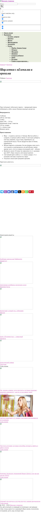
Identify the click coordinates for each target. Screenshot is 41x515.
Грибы (13, 57)
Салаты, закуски (13, 37)
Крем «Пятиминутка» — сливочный (11, 337)
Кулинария (7, 35)
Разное (10, 46)
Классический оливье (7, 362)
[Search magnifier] (2, 6)
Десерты (14, 59)
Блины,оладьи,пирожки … (20, 61)
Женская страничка (16, 505)
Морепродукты (13, 42)
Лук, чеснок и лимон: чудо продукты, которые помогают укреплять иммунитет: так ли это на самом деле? (18, 391)
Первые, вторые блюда (18, 48)
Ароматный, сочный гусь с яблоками (11, 311)
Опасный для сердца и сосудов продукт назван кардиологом (20, 501)
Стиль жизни (8, 33)
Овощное (14, 50)
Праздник (14, 52)
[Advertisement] (20, 213)
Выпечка (10, 38)
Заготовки (11, 44)
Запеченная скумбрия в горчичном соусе (13, 285)
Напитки (14, 54)
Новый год (3, 261)
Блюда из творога (17, 55)
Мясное (10, 40)
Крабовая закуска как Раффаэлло (11, 259)
